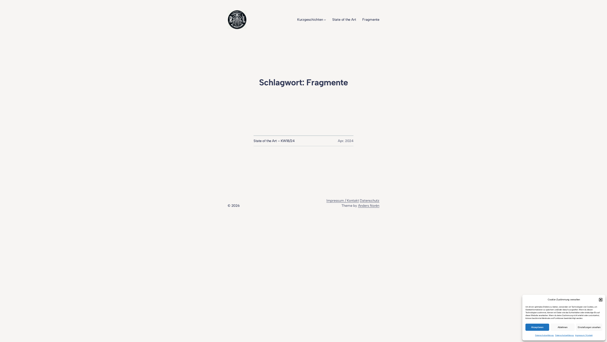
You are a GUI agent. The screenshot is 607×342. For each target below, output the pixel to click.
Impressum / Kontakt (584, 335)
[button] (600, 299)
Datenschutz (369, 200)
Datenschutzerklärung (544, 335)
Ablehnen (562, 327)
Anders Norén (368, 205)
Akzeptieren (537, 327)
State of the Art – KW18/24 (274, 141)
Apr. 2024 (345, 141)
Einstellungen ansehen (589, 327)
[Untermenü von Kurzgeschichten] (325, 20)
